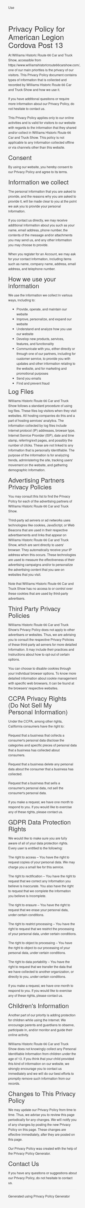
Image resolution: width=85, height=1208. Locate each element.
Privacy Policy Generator (32, 1153)
